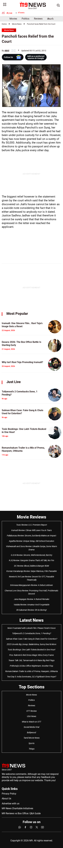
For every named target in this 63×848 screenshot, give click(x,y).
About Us (6, 798)
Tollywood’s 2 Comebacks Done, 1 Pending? (31, 633)
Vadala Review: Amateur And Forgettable (31, 604)
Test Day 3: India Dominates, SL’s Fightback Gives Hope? (31, 676)
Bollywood (31, 732)
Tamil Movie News (32, 738)
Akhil (7, 50)
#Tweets (21, 13)
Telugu (31, 749)
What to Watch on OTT (31, 722)
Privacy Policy (9, 793)
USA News (31, 716)
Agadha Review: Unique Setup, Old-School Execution (31, 541)
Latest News (31, 620)
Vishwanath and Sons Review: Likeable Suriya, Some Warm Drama (31, 548)
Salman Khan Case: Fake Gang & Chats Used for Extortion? (31, 639)
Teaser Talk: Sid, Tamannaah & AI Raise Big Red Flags (31, 660)
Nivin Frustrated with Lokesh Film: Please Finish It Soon (31, 628)
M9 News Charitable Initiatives (17, 808)
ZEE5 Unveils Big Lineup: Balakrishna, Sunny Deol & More (31, 644)
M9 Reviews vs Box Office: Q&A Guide (21, 813)
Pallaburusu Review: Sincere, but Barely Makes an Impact (31, 535)
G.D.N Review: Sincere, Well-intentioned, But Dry (31, 555)
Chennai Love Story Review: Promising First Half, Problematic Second (31, 592)
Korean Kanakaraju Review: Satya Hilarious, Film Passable (31, 571)
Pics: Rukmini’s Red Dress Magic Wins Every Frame (31, 655)
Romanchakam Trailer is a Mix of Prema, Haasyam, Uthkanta (31, 671)
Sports (31, 743)
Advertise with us (10, 803)
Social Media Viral (31, 727)
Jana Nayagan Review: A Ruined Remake (31, 599)
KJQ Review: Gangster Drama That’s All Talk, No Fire (31, 560)
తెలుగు (50, 18)
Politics (25, 18)
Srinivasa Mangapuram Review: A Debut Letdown (31, 585)
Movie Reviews (31, 517)
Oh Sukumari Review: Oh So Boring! (31, 610)
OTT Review (31, 711)
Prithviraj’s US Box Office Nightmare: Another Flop (31, 666)
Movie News (17, 24)
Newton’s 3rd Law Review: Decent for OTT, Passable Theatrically (31, 578)
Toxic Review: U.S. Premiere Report (31, 525)
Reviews (38, 18)
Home (4, 24)
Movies (13, 18)
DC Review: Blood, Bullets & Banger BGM (31, 566)
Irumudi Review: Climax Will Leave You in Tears (31, 530)
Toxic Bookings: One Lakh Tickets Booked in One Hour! (31, 649)
